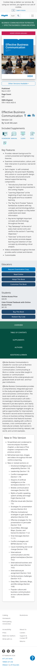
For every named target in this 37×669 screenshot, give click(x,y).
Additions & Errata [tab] (18, 355)
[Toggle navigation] (32, 16)
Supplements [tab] (18, 340)
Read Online (18, 274)
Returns (22, 641)
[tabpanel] (18, 481)
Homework (6, 618)
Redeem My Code (18, 317)
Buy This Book (18, 312)
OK (13, 10)
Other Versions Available (17, 83)
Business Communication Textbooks (18, 23)
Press (4, 633)
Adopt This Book (18, 279)
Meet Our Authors (8, 636)
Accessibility (6, 629)
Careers (22, 633)
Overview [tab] (18, 325)
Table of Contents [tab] (18, 332)
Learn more (20, 10)
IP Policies (15, 665)
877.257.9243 (7, 659)
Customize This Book (18, 284)
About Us (23, 629)
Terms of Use (7, 662)
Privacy (5, 665)
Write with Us (7, 639)
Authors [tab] (18, 347)
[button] (4, 135)
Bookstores (24, 615)
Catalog (5, 615)
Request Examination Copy (18, 269)
